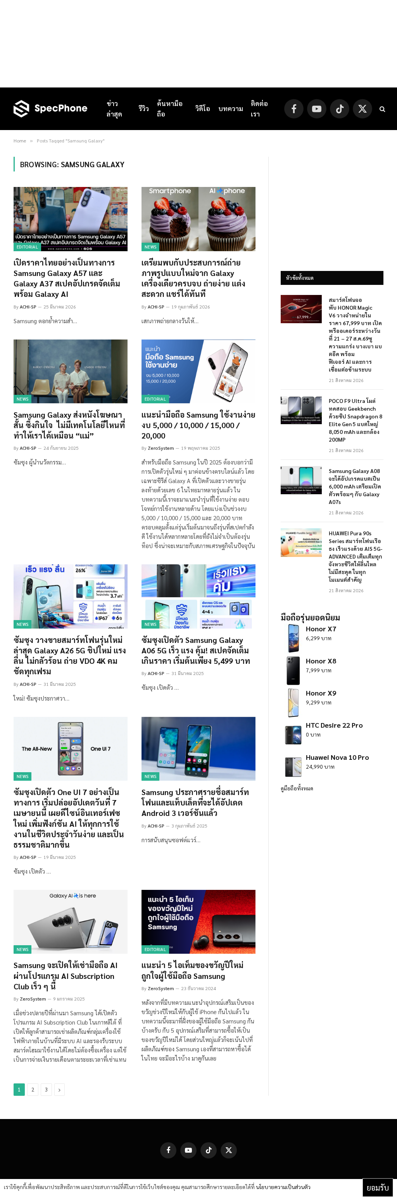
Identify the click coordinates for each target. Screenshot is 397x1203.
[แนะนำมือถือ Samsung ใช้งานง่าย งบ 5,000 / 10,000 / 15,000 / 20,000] (198, 371)
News (150, 247)
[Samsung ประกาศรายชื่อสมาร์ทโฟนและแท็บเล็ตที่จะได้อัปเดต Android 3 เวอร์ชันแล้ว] (198, 749)
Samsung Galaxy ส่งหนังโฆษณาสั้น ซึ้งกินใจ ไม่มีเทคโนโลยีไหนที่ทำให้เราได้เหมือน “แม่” (69, 425)
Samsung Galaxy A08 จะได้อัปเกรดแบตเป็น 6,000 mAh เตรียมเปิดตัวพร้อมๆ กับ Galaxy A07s (355, 486)
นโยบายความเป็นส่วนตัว (283, 1186)
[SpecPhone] (50, 108)
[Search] (381, 109)
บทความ (230, 108)
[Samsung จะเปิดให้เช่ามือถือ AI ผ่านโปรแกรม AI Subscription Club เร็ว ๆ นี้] (71, 922)
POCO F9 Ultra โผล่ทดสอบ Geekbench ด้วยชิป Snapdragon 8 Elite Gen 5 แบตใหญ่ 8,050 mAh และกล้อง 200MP (355, 420)
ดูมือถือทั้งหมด (297, 788)
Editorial (27, 247)
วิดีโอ (202, 108)
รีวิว (144, 108)
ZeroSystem (161, 448)
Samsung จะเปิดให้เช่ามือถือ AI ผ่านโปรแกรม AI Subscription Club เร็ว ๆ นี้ (65, 975)
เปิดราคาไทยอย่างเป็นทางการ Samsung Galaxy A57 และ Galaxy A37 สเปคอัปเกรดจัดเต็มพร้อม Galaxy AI (67, 278)
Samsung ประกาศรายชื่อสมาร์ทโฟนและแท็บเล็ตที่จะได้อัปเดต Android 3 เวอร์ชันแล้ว (195, 802)
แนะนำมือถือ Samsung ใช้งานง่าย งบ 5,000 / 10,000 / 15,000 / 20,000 (198, 425)
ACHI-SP (28, 306)
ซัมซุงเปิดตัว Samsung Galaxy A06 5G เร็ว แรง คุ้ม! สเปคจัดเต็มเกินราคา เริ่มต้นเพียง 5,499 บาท (196, 650)
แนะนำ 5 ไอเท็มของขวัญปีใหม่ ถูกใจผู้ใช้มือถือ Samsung (192, 970)
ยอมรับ (378, 1187)
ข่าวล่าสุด (114, 108)
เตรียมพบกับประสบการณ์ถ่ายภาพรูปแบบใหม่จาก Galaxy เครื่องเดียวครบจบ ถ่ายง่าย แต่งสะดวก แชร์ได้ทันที (193, 278)
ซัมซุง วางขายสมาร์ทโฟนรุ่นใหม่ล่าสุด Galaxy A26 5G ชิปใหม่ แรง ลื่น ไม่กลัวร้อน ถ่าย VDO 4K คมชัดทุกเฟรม (70, 656)
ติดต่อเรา (259, 108)
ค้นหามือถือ (170, 108)
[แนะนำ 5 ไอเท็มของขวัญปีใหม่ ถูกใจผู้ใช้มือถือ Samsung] (198, 922)
